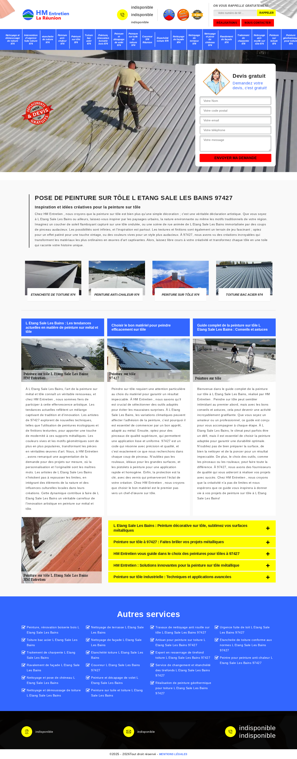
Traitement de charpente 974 (243, 39)
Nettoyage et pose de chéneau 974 (210, 39)
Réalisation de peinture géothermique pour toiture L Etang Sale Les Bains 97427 (183, 688)
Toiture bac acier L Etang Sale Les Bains (52, 642)
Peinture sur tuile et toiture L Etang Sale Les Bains (117, 692)
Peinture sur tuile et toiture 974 (133, 39)
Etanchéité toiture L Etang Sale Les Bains (117, 655)
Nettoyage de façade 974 (178, 39)
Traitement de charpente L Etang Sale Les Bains (51, 655)
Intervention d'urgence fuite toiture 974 (31, 39)
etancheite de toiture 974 (47, 39)
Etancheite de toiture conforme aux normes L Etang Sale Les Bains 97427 (246, 645)
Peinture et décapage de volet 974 (118, 39)
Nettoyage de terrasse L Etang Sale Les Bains (117, 629)
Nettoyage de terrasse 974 (194, 39)
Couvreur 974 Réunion (147, 39)
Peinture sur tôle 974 (75, 39)
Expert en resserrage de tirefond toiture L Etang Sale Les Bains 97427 (182, 655)
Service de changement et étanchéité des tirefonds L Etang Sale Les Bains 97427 (183, 670)
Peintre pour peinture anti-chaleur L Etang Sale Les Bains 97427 (246, 660)
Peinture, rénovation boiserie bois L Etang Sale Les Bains (53, 629)
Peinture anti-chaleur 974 (62, 39)
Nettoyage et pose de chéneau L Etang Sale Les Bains (51, 680)
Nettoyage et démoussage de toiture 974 (12, 39)
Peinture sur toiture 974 (274, 39)
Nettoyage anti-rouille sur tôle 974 (259, 39)
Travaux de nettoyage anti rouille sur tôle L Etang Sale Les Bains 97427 (182, 629)
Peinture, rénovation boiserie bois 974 (103, 39)
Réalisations (227, 22)
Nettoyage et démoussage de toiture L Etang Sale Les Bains (54, 692)
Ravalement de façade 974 (226, 39)
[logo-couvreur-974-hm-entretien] (45, 14)
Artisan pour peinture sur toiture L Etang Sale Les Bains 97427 (180, 642)
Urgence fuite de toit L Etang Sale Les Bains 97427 (245, 629)
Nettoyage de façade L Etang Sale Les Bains (116, 642)
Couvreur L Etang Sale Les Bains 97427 (115, 667)
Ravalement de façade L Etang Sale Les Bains (53, 667)
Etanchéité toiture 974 (163, 39)
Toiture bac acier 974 (89, 39)
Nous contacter (258, 22)
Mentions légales (173, 754)
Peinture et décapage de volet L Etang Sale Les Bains (114, 680)
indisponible (142, 7)
